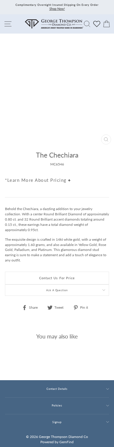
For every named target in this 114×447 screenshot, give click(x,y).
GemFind (66, 442)
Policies (57, 405)
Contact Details (57, 388)
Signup (57, 422)
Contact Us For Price (57, 278)
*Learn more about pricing (36, 180)
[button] (103, 167)
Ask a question (57, 290)
